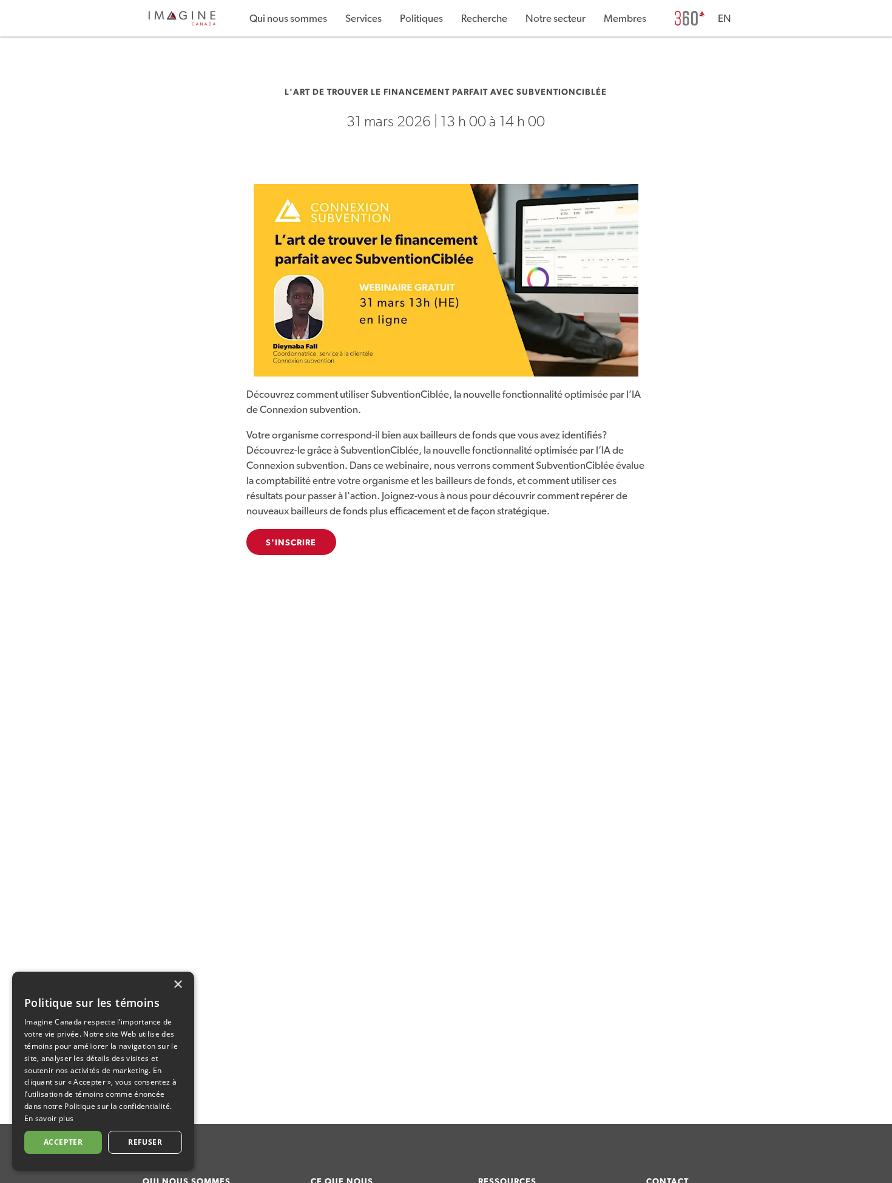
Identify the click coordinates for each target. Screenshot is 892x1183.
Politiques (421, 18)
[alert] (103, 1071)
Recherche (484, 18)
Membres (625, 18)
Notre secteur (555, 18)
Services (363, 18)
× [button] (177, 984)
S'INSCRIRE (291, 543)
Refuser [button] (145, 1142)
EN (724, 18)
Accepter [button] (63, 1142)
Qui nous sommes (288, 18)
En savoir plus (48, 1118)
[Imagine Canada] (182, 23)
